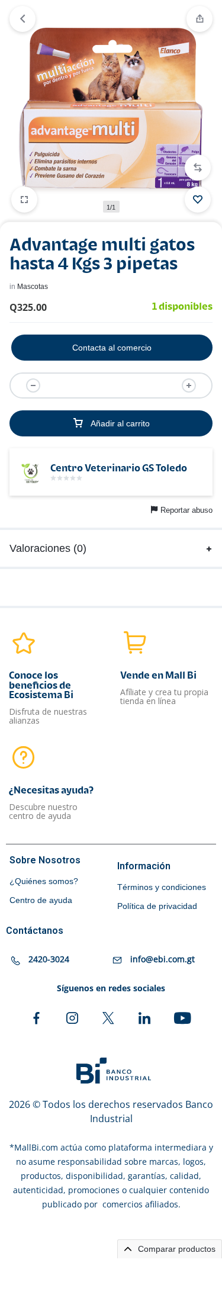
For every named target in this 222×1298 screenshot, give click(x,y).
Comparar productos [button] (175, 1249)
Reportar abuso (186, 510)
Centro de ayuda (40, 900)
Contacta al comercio (112, 347)
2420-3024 (48, 959)
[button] (198, 168)
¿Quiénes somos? (43, 881)
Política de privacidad (157, 906)
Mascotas (32, 286)
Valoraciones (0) (47, 548)
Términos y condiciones (161, 887)
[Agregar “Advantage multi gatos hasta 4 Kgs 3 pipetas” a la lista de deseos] (198, 200)
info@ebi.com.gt (162, 959)
